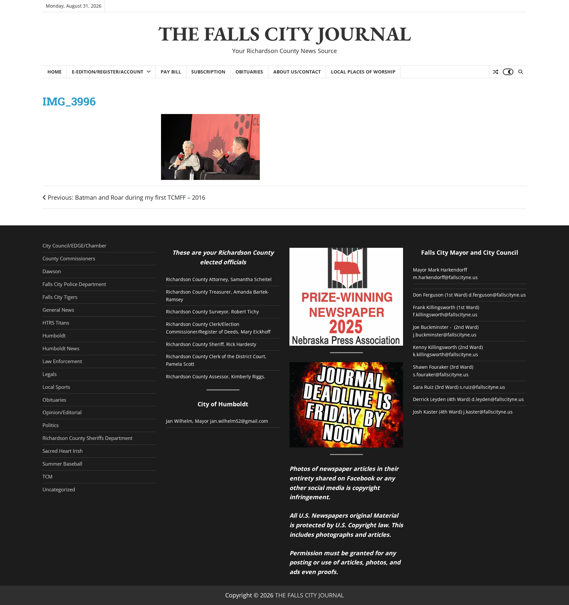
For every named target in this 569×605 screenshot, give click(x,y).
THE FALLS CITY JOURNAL (284, 33)
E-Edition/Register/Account (107, 72)
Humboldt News (60, 348)
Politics (50, 425)
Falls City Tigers (59, 297)
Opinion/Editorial (62, 412)
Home (54, 72)
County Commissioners (68, 258)
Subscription (208, 72)
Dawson (51, 271)
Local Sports (56, 387)
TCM (47, 476)
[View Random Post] (495, 72)
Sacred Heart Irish (62, 450)
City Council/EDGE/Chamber (74, 245)
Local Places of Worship (363, 72)
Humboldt (54, 335)
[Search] (520, 72)
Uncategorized (58, 489)
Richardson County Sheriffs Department (87, 438)
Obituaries (249, 72)
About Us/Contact (297, 72)
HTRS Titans (55, 322)
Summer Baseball (62, 463)
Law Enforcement (62, 361)
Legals (49, 374)
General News (58, 309)
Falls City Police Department (74, 284)
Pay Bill (171, 72)
